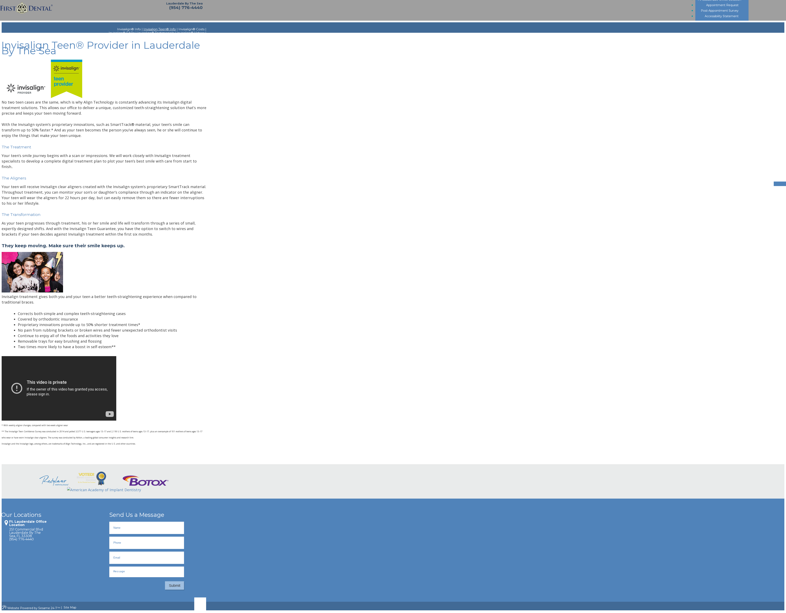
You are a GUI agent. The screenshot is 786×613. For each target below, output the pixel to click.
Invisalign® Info (129, 29)
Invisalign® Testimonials (155, 33)
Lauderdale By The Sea (184, 3)
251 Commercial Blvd (26, 529)
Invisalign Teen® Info (159, 29)
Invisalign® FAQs (122, 33)
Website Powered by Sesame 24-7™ (33, 608)
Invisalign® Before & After (186, 36)
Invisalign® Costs (191, 29)
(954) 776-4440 (186, 7)
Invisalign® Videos (190, 33)
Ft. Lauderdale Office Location (28, 523)
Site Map (70, 607)
